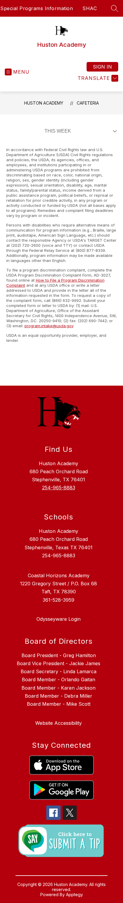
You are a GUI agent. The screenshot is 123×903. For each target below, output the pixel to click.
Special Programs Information (36, 8)
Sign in (102, 67)
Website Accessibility (58, 723)
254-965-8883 (58, 488)
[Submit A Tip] (61, 840)
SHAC (89, 8)
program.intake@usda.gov (48, 325)
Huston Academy (43, 102)
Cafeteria (88, 102)
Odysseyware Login (58, 619)
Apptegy (74, 894)
